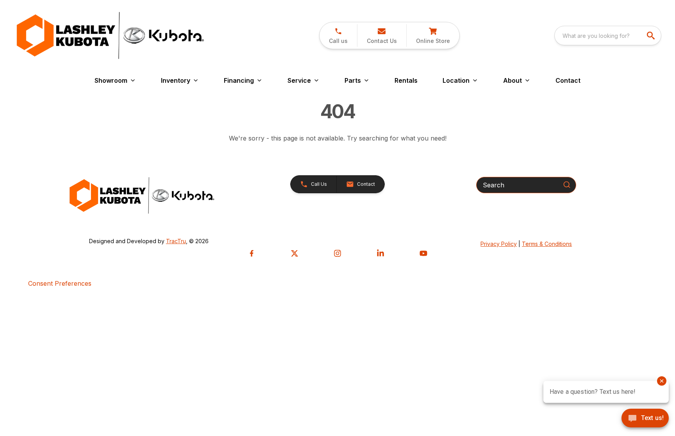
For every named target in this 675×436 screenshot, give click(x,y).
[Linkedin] (380, 253)
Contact (567, 80)
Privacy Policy (498, 243)
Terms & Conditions (547, 243)
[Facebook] (251, 253)
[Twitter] (294, 253)
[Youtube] (423, 253)
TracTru (176, 241)
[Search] (567, 185)
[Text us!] (645, 419)
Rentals (406, 80)
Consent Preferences (59, 283)
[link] (432, 35)
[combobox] (608, 35)
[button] (338, 35)
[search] (651, 35)
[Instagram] (337, 253)
